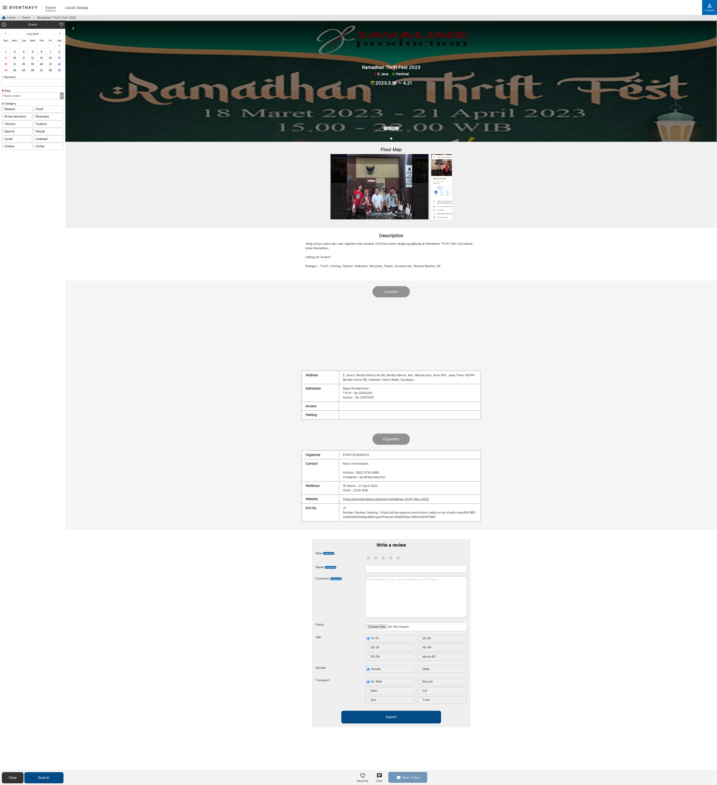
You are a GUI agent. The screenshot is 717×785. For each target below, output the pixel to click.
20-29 (427, 638)
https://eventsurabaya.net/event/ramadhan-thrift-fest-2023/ (386, 499)
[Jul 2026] (5, 34)
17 (14, 63)
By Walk (376, 681)
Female (376, 669)
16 (5, 63)
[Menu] (5, 7)
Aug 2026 (33, 33)
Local (8, 139)
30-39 (375, 647)
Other (40, 146)
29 (59, 69)
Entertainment (15, 116)
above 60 (429, 656)
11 (24, 57)
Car (425, 690)
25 (23, 69)
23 (5, 69)
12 (32, 57)
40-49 (427, 647)
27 (41, 69)
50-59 (375, 656)
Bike (374, 690)
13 (41, 57)
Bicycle (428, 681)
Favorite (362, 781)
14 (50, 57)
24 (14, 69)
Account (709, 10)
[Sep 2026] (60, 34)
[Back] (73, 28)
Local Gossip (76, 8)
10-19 (374, 638)
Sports (10, 131)
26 (32, 69)
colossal (41, 139)
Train (426, 700)
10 (14, 57)
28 (50, 69)
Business (42, 116)
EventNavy (23, 7)
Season (10, 109)
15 (59, 57)
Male (426, 669)
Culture (41, 124)
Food (39, 109)
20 (41, 63)
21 (50, 63)
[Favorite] (61, 25)
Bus (373, 700)
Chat (379, 781)
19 (32, 63)
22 (59, 63)
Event (50, 8)
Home (11, 17)
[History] (4, 25)
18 (23, 63)
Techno (10, 124)
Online (9, 146)
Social (40, 131)
